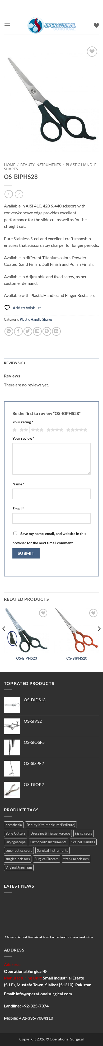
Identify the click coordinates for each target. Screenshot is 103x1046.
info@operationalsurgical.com (44, 993)
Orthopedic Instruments (48, 842)
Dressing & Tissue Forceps (50, 833)
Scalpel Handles (83, 842)
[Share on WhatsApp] (8, 331)
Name (18, 484)
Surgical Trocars (47, 859)
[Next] (99, 639)
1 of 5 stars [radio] (14, 430)
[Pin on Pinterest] (47, 331)
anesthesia (14, 825)
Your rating (22, 422)
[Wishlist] (96, 25)
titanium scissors (76, 859)
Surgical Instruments (52, 850)
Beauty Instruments (40, 165)
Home (9, 165)
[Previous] (4, 639)
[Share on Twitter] (28, 331)
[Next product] (8, 194)
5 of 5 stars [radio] (76, 430)
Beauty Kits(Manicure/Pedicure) (51, 825)
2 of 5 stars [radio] (23, 430)
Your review (23, 438)
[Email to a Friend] (37, 331)
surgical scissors (18, 859)
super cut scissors (19, 850)
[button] (7, 25)
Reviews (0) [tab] (14, 363)
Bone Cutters (16, 833)
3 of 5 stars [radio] (36, 430)
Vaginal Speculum (19, 867)
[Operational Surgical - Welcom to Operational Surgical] (52, 25)
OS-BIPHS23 (26, 658)
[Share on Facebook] (18, 331)
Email (18, 508)
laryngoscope (16, 842)
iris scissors (83, 833)
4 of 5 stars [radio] (54, 430)
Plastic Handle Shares (36, 319)
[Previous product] (19, 194)
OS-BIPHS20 (76, 658)
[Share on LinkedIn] (56, 331)
